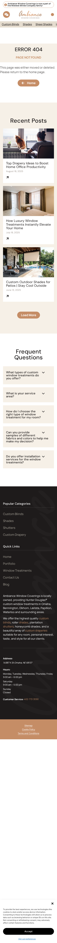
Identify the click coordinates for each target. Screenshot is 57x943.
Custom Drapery (14, 535)
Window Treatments (17, 570)
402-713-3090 (31, 699)
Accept (28, 931)
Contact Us (11, 577)
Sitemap (28, 725)
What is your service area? (20, 394)
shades (23, 622)
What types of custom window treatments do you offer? (22, 375)
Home (7, 557)
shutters (8, 626)
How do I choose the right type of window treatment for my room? (23, 414)
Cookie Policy (28, 729)
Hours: (6, 669)
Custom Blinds (10, 24)
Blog (6, 584)
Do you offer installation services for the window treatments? (23, 459)
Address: (8, 658)
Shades (27, 24)
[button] (52, 903)
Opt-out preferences (27, 939)
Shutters (9, 528)
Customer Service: (13, 699)
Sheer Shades (44, 24)
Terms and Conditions (28, 733)
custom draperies (36, 630)
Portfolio (9, 564)
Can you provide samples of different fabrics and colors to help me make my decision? (27, 436)
